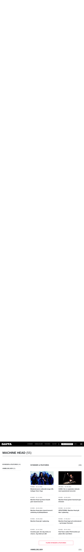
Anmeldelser (39, 443)
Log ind (76, 443)
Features (47, 443)
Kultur (54, 443)
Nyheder (30, 443)
